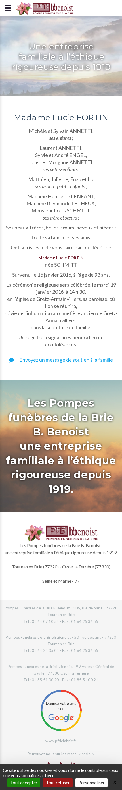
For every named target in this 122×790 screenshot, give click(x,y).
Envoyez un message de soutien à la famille (65, 360)
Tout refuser (58, 782)
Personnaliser (91, 782)
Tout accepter (23, 782)
